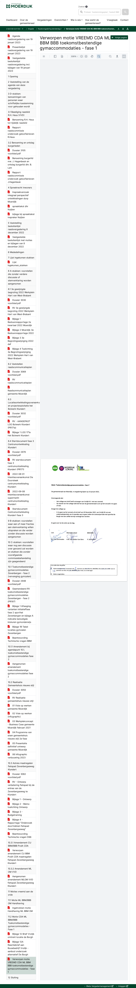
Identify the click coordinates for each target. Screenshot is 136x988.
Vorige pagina (120, 37)
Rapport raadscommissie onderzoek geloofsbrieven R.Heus (21, 132)
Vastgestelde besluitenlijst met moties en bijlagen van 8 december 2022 (20, 242)
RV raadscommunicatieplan (20, 381)
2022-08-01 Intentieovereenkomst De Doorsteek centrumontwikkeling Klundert (20, 480)
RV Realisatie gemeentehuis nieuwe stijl (20, 699)
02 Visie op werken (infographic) (20, 715)
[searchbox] (99, 12)
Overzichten (60, 20)
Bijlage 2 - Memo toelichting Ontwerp (18, 805)
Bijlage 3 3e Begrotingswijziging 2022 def (20, 340)
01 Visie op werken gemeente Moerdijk (19, 707)
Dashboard (11, 20)
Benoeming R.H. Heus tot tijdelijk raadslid (21, 121)
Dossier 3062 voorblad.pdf (17, 776)
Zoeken (81, 6)
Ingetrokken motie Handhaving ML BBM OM (20, 909)
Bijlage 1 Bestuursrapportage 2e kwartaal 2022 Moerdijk (20, 322)
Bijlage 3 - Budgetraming (15, 813)
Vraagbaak (112, 20)
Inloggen (122, 986)
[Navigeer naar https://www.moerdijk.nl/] (19, 10)
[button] (125, 12)
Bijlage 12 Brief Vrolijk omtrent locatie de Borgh (21, 935)
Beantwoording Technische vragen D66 (19, 835)
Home (24, 29)
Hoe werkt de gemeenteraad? (93, 21)
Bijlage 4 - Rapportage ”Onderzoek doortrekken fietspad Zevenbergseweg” (20, 824)
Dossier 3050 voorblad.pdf (17, 691)
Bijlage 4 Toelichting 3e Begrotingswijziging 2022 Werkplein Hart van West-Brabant (20, 353)
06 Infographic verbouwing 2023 (17, 756)
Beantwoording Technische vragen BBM (20, 639)
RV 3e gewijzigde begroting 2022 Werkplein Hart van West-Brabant (21, 311)
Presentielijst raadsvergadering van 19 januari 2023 (20, 50)
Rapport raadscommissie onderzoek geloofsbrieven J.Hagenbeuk (21, 177)
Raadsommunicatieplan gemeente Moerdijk (19, 392)
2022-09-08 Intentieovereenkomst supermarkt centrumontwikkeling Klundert (18, 497)
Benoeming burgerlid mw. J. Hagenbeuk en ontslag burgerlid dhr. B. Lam (20, 163)
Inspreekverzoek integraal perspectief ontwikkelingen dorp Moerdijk (18, 197)
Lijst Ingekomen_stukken (17, 264)
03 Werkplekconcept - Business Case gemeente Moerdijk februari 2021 (21, 724)
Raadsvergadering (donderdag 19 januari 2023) (55, 29)
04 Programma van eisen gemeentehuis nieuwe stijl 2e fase (20, 735)
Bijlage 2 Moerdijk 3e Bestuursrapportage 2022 (21, 331)
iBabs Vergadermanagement (99, 986)
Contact (124, 20)
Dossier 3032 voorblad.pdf (17, 415)
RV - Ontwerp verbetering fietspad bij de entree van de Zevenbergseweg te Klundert (21, 788)
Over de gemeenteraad (27, 21)
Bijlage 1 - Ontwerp (21, 799)
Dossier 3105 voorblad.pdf (17, 152)
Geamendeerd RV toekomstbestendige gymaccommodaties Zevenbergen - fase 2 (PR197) (19, 595)
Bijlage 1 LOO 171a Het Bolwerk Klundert (19, 434)
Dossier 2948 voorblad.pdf (17, 582)
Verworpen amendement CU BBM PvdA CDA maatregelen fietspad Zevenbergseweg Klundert (21, 856)
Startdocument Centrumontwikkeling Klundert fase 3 (18, 512)
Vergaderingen (44, 20)
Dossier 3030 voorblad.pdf (17, 302)
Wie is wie (76, 20)
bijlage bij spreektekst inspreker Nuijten (21, 216)
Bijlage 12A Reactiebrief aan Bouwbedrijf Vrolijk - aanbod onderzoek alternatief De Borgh (18, 948)
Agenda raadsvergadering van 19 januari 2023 (20, 39)
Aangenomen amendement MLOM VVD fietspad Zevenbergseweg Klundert (21, 881)
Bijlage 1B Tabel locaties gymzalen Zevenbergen (18, 629)
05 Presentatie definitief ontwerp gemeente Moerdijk (17, 746)
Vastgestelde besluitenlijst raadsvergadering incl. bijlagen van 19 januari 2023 (19, 64)
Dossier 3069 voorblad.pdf (17, 373)
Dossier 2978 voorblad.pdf (17, 453)
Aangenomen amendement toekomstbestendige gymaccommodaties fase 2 (20, 670)
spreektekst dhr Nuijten (18, 208)
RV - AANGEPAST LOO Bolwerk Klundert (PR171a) (19, 424)
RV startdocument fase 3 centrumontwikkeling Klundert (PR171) (19, 464)
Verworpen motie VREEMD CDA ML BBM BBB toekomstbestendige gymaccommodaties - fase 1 (21, 965)
